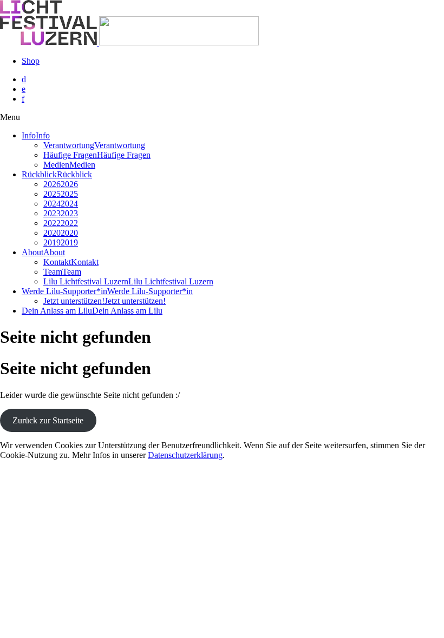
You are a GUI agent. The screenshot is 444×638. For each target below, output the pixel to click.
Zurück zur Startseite (47, 420)
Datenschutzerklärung (185, 455)
